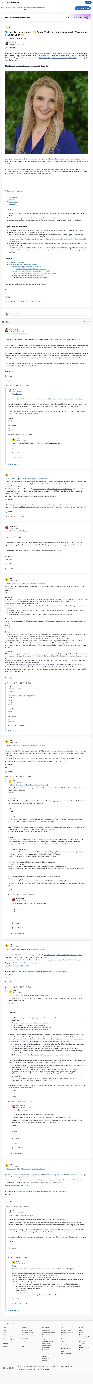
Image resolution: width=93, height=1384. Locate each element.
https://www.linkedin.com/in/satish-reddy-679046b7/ (24, 413)
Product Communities (10, 7)
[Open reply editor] (46, 313)
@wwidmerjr (12, 204)
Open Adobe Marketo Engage (78, 17)
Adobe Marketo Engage (22, 7)
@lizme (43, 56)
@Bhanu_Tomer (52, 399)
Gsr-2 (14, 389)
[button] (83, 8)
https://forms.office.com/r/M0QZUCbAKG (17, 966)
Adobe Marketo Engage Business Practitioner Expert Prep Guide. (63, 751)
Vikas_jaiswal (12, 329)
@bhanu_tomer (13, 197)
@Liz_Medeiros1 (16, 394)
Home (2, 7)
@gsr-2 (11, 206)
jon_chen (11, 42)
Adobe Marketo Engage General (36, 7)
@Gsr (18, 745)
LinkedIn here (57, 550)
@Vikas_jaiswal (68, 399)
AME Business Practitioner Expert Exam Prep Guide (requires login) (36, 273)
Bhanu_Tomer (13, 526)
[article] (46, 357)
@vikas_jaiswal (13, 202)
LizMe (17, 438)
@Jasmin (60, 399)
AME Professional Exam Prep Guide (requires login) (31, 269)
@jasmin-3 (12, 200)
